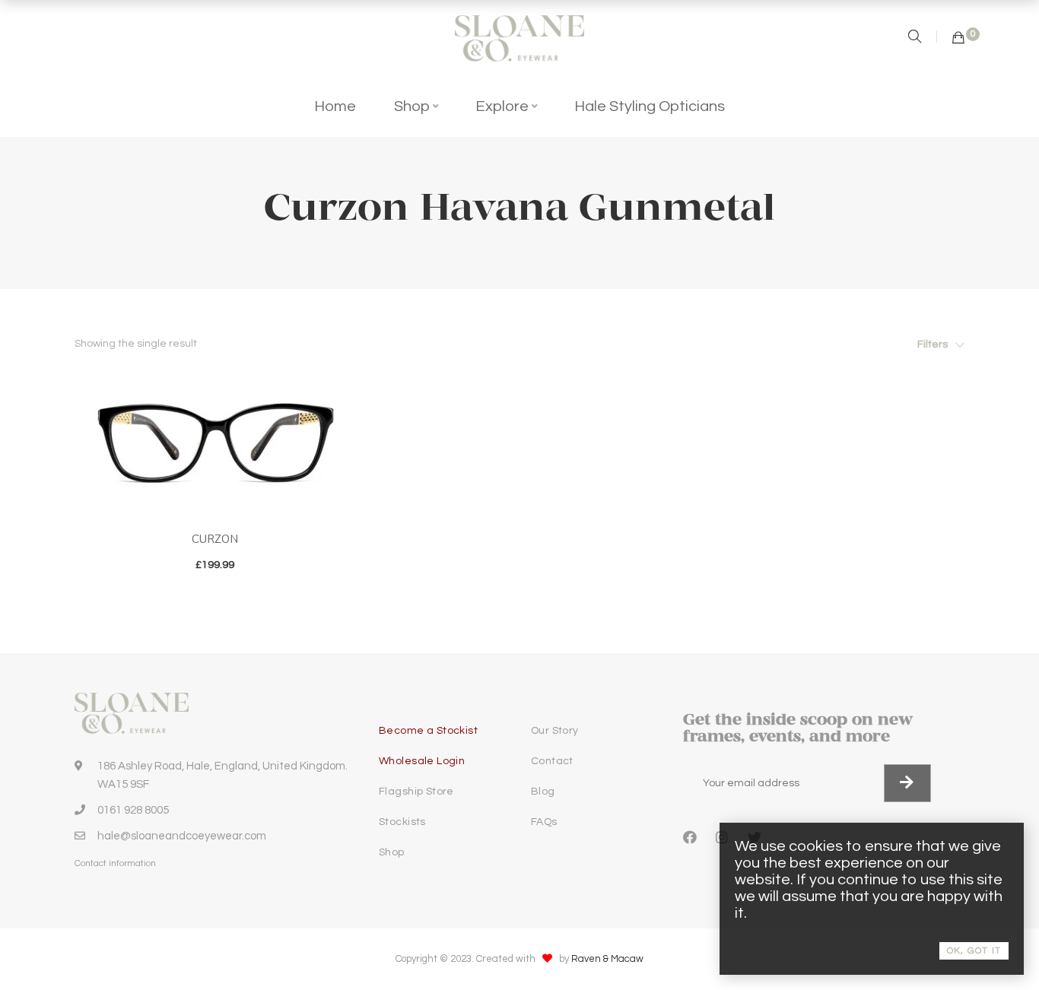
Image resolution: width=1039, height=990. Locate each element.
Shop (412, 106)
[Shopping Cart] (958, 38)
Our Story (555, 730)
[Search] (916, 38)
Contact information (115, 863)
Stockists (402, 822)
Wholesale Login (422, 761)
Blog (543, 791)
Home (335, 106)
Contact (552, 761)
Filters (932, 344)
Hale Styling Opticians (649, 106)
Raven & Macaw (607, 959)
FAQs (544, 822)
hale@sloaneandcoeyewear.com (181, 836)
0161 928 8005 (133, 810)
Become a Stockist (428, 730)
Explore (502, 106)
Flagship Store (416, 791)
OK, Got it (974, 951)
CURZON (215, 539)
